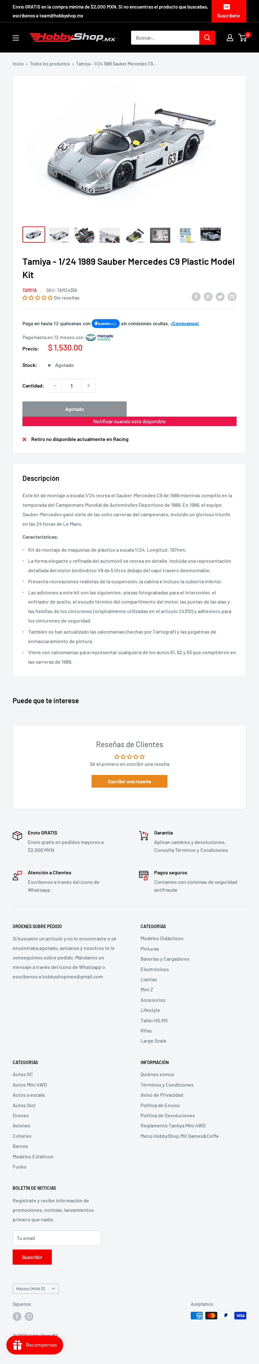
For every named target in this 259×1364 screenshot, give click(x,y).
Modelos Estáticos (33, 1156)
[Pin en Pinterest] (208, 296)
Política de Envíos (160, 1105)
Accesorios (153, 1000)
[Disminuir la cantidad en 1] (55, 385)
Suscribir (32, 1257)
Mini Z (147, 989)
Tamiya (29, 290)
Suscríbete (228, 15)
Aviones (21, 1125)
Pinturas (150, 949)
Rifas (146, 1030)
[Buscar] (207, 38)
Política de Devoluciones (168, 1115)
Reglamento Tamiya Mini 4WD (173, 1125)
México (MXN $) (30, 1288)
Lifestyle (150, 1010)
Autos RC (23, 1074)
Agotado (74, 409)
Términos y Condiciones (167, 1085)
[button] (37, 297)
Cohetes (22, 1136)
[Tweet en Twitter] (220, 296)
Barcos (20, 1146)
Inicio (18, 63)
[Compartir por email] (232, 296)
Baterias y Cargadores (165, 959)
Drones (21, 1115)
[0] (243, 37)
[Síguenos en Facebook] (17, 1316)
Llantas (149, 979)
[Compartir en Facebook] (196, 296)
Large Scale (153, 1041)
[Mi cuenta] (230, 37)
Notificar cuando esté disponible (129, 421)
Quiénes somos (157, 1074)
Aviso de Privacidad (162, 1095)
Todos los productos (50, 63)
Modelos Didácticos (162, 938)
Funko (20, 1166)
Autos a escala (29, 1095)
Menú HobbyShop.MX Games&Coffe (180, 1136)
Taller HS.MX (154, 1020)
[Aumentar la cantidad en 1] (88, 385)
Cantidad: (33, 385)
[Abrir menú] (16, 37)
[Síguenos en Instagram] (29, 1316)
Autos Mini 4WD (30, 1085)
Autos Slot (24, 1105)
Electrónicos (155, 969)
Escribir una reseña (129, 781)
